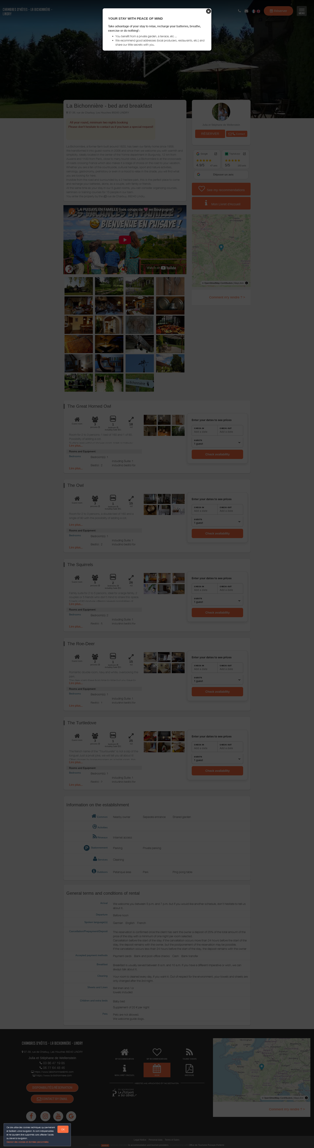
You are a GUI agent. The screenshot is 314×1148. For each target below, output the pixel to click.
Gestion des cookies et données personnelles (28, 1142)
